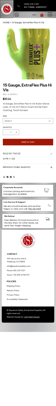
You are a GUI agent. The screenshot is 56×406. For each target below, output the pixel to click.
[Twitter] (14, 177)
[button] (41, 15)
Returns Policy (13, 290)
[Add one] (16, 132)
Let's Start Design (32, 317)
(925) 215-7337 (31, 4)
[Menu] (50, 14)
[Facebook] (7, 177)
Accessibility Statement (17, 299)
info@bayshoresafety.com (18, 266)
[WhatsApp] (4, 177)
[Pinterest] (10, 177)
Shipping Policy (13, 286)
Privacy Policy (13, 295)
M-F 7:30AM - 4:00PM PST (35, 7)
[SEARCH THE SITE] (17, 15)
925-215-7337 (34, 209)
